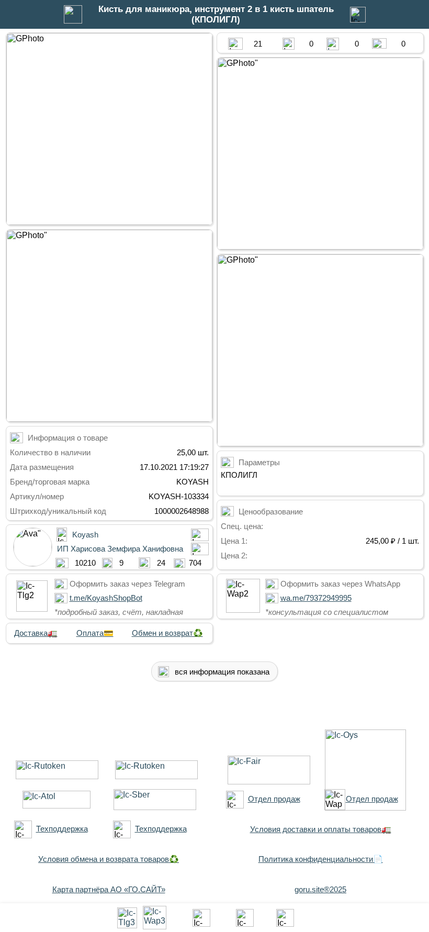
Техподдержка (62, 828)
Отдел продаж (274, 798)
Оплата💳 (95, 632)
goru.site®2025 (320, 889)
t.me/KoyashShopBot (106, 597)
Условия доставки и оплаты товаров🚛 (320, 829)
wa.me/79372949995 (316, 597)
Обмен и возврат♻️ (167, 632)
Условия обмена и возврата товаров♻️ (108, 859)
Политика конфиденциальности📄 (320, 859)
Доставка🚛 (36, 632)
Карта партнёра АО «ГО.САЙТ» (108, 889)
